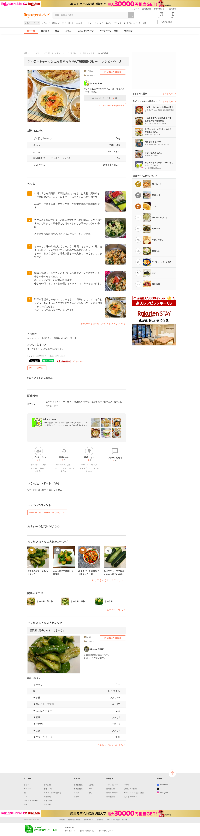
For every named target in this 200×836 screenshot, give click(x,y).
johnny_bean (50, 419)
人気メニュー (60, 53)
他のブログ (79, 362)
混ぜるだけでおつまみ (102, 402)
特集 (25, 805)
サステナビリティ (106, 831)
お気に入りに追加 (114, 72)
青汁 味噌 (142, 23)
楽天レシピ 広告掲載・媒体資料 (117, 819)
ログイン (172, 17)
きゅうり (38, 145)
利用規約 (47, 797)
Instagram (164, 793)
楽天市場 (172, 9)
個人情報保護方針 (74, 819)
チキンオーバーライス (123, 23)
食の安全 (128, 31)
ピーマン (87, 23)
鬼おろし (108, 23)
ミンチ (64, 23)
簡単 (90, 789)
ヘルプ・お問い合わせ (52, 793)
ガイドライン (49, 801)
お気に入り (161, 17)
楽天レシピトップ (31, 53)
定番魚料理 (78, 789)
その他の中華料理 (81, 402)
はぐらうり (46, 23)
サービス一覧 (70, 831)
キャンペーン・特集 (109, 31)
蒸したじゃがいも (76, 23)
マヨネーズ (39, 165)
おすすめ (31, 31)
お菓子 (76, 797)
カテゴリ (45, 31)
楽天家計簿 (146, 9)
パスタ (76, 793)
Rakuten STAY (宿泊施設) (134, 793)
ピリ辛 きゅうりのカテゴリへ (107, 580)
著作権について (88, 819)
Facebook (164, 785)
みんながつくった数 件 (104, 98)
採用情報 (100, 819)
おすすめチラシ (160, 9)
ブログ (127, 785)
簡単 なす (56, 23)
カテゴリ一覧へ (115, 610)
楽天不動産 (110, 789)
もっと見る (168, 94)
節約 (90, 793)
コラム (68, 31)
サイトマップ (49, 789)
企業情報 (62, 819)
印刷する (39, 368)
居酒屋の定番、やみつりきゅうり (47, 630)
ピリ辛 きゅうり (87, 53)
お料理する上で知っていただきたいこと (102, 324)
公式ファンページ (85, 31)
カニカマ (38, 151)
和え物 (73, 53)
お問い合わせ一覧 (87, 831)
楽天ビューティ (112, 793)
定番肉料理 (78, 785)
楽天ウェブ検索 (130, 789)
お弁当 (91, 785)
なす (135, 23)
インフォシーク (133, 9)
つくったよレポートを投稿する (111, 106)
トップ (26, 785)
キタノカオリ (98, 23)
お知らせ (47, 805)
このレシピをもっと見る (110, 745)
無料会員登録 (167, 22)
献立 (57, 31)
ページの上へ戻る (172, 773)
